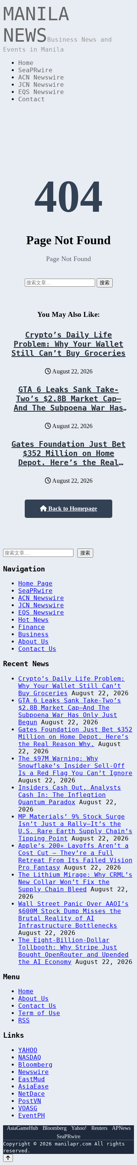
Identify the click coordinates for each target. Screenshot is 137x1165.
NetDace (31, 1093)
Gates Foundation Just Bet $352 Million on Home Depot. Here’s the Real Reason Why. (68, 458)
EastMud (31, 1079)
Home (25, 63)
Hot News (33, 619)
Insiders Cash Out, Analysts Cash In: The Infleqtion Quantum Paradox (69, 795)
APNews (121, 1128)
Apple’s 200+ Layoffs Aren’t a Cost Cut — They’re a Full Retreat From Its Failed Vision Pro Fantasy (75, 856)
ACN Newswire (41, 77)
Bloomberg (35, 1064)
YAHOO (27, 1050)
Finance (31, 627)
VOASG (27, 1108)
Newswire (33, 1072)
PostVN (29, 1101)
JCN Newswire (41, 84)
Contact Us (37, 648)
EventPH (31, 1115)
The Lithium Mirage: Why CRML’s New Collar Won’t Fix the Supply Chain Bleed (75, 882)
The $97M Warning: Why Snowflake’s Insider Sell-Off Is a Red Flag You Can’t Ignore (75, 766)
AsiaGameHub (22, 1128)
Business (33, 634)
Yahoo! (79, 1128)
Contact (31, 99)
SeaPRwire (35, 70)
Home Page (35, 583)
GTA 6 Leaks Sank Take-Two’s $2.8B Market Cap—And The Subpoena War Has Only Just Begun (68, 403)
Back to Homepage (72, 508)
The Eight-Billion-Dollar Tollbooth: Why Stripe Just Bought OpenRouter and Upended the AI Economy (73, 950)
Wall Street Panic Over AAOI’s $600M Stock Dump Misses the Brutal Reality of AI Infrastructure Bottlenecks (73, 914)
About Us (33, 641)
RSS (24, 1020)
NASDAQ (29, 1057)
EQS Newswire (41, 92)
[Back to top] (8, 1158)
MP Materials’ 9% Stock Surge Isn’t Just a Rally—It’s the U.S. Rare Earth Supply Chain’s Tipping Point (75, 827)
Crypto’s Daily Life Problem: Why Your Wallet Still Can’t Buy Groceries (68, 344)
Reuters (99, 1128)
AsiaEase (33, 1086)
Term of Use (39, 1013)
